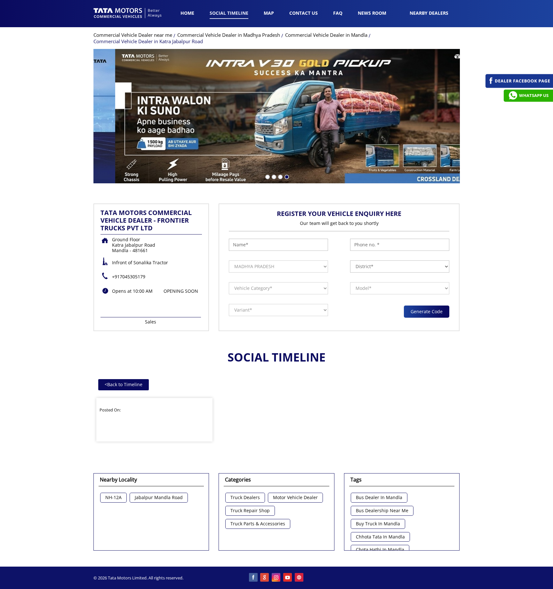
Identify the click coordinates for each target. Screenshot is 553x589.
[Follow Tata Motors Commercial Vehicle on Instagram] (276, 578)
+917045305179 (128, 277)
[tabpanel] (276, 116)
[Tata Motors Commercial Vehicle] (127, 14)
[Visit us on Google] (265, 578)
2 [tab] (273, 176)
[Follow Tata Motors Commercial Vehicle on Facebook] (253, 578)
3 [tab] (279, 176)
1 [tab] (266, 176)
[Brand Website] (299, 578)
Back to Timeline (123, 384)
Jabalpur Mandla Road (159, 497)
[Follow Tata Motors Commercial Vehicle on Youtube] (288, 578)
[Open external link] (519, 86)
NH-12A (113, 497)
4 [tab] (286, 176)
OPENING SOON (181, 291)
